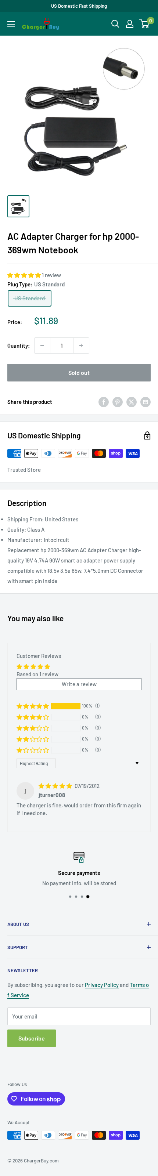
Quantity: (18, 345)
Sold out (79, 372)
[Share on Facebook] (103, 401)
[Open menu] (11, 24)
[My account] (129, 24)
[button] (24, 275)
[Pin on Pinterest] (117, 401)
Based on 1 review (37, 674)
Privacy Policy (102, 984)
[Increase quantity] (81, 345)
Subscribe (31, 1038)
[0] (144, 23)
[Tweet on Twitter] (131, 401)
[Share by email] (145, 401)
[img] (56, 785)
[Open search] (115, 24)
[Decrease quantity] (42, 345)
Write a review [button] (79, 684)
